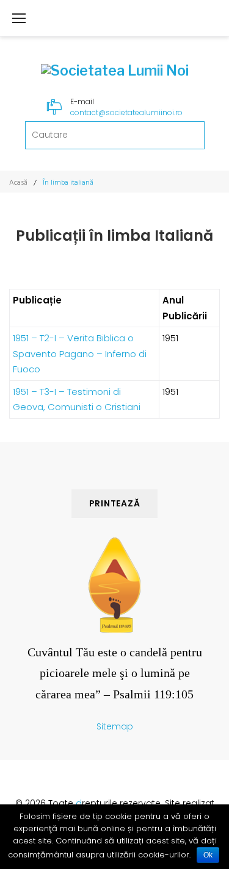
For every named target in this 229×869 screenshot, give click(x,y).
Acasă (18, 182)
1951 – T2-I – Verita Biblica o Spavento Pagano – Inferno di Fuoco (80, 353)
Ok (208, 855)
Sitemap (114, 726)
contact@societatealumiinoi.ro (126, 112)
